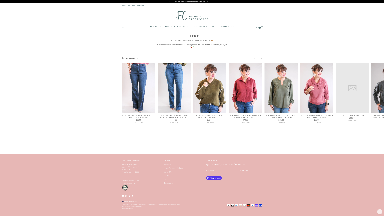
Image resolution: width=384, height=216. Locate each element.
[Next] (214, 1)
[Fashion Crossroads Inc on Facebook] (123, 196)
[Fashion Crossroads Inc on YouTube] (133, 196)
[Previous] (169, 1)
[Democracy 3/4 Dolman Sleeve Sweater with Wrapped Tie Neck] (316, 88)
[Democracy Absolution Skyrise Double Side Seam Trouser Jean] (138, 88)
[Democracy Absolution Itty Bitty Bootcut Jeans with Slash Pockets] (174, 88)
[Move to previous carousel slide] (255, 58)
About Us (167, 164)
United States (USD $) (130, 201)
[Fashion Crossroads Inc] (192, 15)
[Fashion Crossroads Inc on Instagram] (126, 196)
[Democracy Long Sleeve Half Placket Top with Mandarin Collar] (281, 88)
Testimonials (168, 183)
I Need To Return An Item (173, 168)
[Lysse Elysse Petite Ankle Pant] (352, 88)
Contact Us (168, 172)
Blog (165, 179)
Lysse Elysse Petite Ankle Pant (352, 115)
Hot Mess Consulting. (136, 206)
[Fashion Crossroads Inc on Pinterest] (129, 196)
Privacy (166, 175)
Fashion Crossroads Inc (139, 204)
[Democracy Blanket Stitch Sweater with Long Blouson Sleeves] (209, 88)
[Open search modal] (123, 27)
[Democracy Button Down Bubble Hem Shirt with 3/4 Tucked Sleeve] (245, 88)
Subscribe (244, 170)
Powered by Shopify (127, 208)
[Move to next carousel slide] (260, 58)
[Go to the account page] (257, 27)
